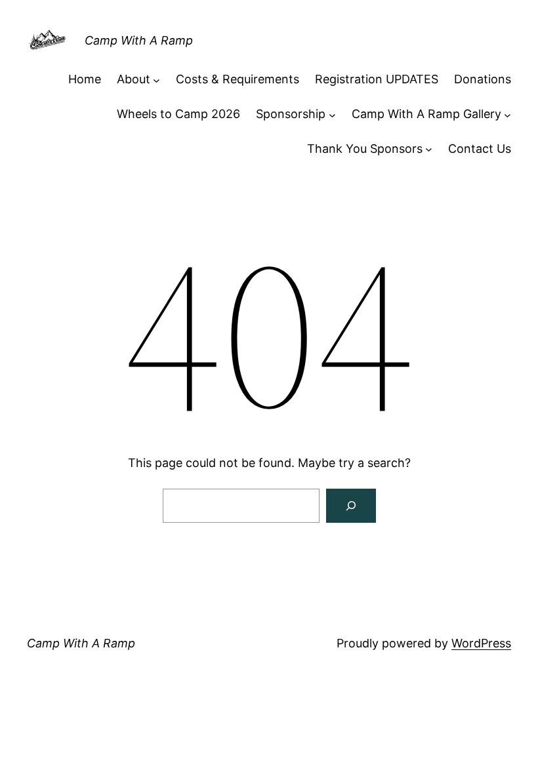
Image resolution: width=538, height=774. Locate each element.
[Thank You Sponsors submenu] (428, 149)
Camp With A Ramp (139, 40)
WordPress (481, 643)
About (133, 79)
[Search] (351, 506)
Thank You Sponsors (365, 148)
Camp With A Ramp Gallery (426, 114)
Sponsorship (290, 114)
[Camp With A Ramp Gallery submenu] (507, 114)
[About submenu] (156, 79)
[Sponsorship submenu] (332, 114)
